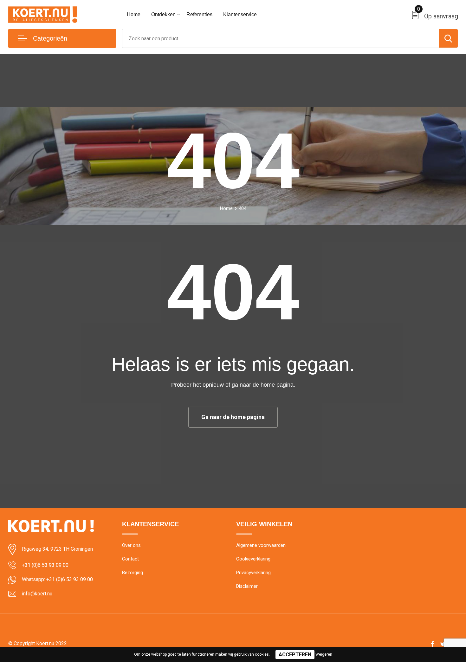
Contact (130, 559)
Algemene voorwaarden (261, 545)
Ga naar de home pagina (233, 417)
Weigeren (323, 654)
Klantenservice (240, 14)
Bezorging (132, 572)
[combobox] (280, 38)
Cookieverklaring (253, 559)
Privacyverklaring (253, 572)
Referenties (199, 14)
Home (133, 14)
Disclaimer (247, 586)
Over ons (131, 545)
